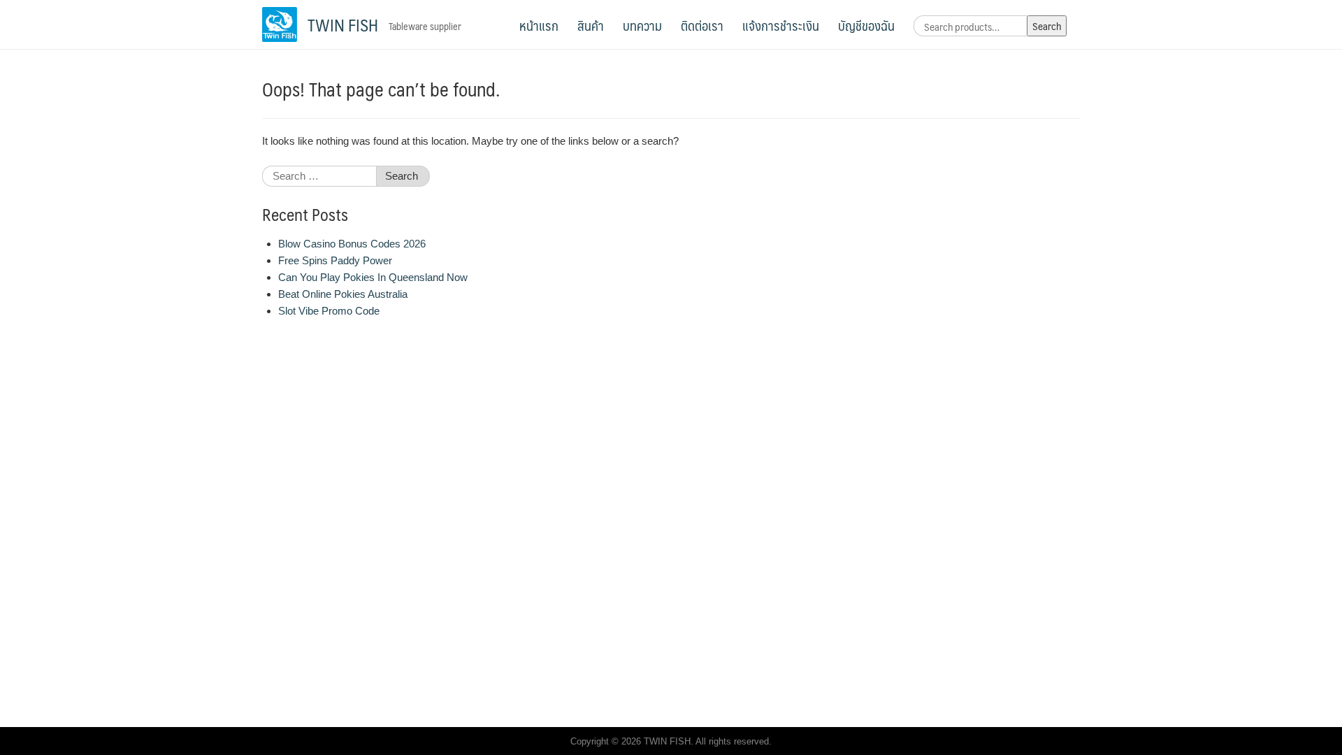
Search (1046, 25)
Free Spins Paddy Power (335, 260)
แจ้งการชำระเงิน (780, 25)
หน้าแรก (538, 25)
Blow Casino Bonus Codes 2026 (352, 244)
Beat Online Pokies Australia (342, 294)
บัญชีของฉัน (866, 25)
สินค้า (590, 25)
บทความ (642, 25)
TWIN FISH (343, 24)
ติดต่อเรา (702, 25)
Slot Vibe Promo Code (329, 311)
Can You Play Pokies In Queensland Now (373, 277)
